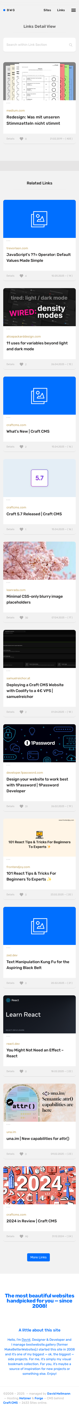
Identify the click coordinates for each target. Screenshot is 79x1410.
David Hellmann (58, 1393)
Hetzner (25, 1398)
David (26, 1340)
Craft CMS (10, 1403)
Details (39, 138)
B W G (11, 10)
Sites (47, 10)
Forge (39, 1398)
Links (61, 10)
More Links (38, 1257)
